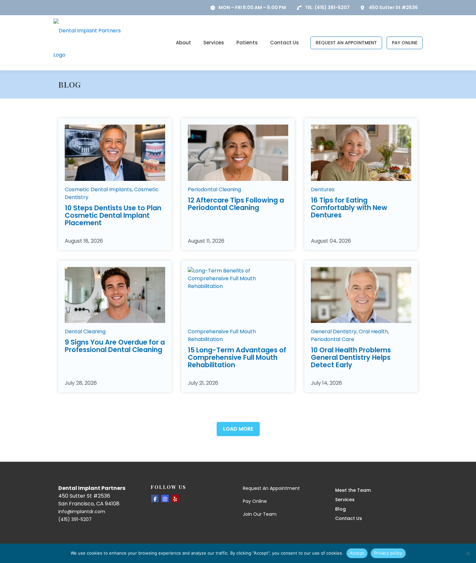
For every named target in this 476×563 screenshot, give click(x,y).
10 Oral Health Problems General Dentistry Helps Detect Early (351, 357)
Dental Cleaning (85, 331)
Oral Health (373, 331)
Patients (247, 42)
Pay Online (255, 501)
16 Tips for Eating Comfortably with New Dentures (349, 207)
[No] (468, 553)
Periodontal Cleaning (214, 189)
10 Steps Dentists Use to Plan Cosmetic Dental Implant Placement (113, 215)
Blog (340, 509)
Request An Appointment (271, 488)
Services (213, 42)
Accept (357, 553)
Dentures (322, 189)
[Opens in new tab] (155, 498)
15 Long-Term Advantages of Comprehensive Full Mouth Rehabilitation (237, 357)
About (183, 42)
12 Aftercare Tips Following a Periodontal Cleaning (236, 203)
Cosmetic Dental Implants (98, 189)
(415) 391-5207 (332, 7)
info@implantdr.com (81, 511)
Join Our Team (260, 514)
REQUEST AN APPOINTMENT (346, 42)
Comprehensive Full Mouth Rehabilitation (222, 335)
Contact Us (284, 42)
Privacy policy (388, 553)
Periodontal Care (332, 339)
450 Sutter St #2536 (393, 7)
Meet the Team (353, 490)
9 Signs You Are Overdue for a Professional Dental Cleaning (115, 345)
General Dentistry (334, 331)
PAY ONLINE (404, 42)
